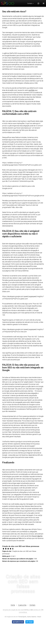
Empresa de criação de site (11, 610)
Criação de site (11, 617)
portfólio (31, 90)
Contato (32, 605)
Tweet (30, 622)
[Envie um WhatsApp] (38, 3)
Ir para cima (22, 605)
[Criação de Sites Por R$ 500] (7, 3)
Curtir (19, 622)
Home (13, 605)
